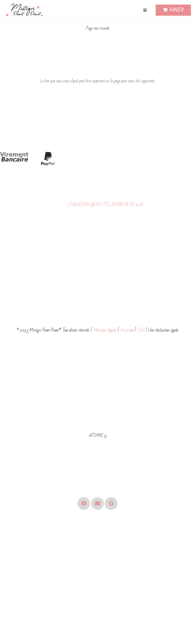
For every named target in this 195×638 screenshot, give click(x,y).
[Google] (111, 503)
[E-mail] (97, 503)
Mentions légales (105, 330)
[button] (145, 10)
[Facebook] (83, 503)
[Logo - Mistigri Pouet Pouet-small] (25, 10)
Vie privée (127, 330)
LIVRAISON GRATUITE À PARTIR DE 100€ (105, 204)
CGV (141, 330)
